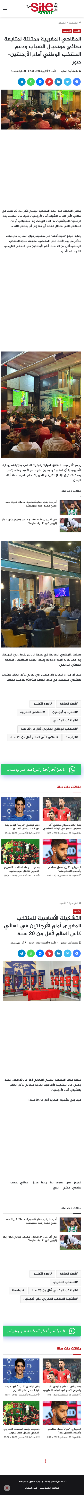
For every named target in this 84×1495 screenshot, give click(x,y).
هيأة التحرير (31, 1488)
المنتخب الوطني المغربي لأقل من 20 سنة (48, 729)
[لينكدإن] (58, 82)
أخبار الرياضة (67, 704)
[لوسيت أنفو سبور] (42, 8)
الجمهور (62, 23)
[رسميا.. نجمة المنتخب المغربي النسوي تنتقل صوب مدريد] (20, 851)
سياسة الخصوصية (49, 1488)
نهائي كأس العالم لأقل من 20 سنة (33, 737)
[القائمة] (5, 10)
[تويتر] (67, 82)
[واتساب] (31, 82)
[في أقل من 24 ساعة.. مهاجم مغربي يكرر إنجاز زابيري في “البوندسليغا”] (70, 525)
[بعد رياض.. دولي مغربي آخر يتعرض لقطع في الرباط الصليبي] (62, 809)
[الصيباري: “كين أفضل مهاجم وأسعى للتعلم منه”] (62, 851)
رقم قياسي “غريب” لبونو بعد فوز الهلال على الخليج (22, 827)
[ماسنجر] (40, 82)
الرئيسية (74, 23)
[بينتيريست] (49, 82)
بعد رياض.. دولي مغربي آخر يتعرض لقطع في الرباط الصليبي (62, 827)
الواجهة (71, 737)
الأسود (77, 31)
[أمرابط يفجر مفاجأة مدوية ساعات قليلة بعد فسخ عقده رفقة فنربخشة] (70, 507)
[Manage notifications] (7, 1488)
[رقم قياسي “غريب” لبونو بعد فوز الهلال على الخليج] (20, 809)
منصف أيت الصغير (69, 71)
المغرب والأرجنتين (64, 712)
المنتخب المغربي (64, 720)
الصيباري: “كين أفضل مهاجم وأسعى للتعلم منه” (64, 869)
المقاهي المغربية (31, 712)
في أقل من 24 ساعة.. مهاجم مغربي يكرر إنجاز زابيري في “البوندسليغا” (29, 521)
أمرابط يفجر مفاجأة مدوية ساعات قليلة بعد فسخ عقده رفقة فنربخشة (31, 504)
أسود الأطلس (41, 704)
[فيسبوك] (77, 82)
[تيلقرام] (22, 82)
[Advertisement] (42, 168)
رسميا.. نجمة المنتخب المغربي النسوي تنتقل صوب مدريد (21, 869)
